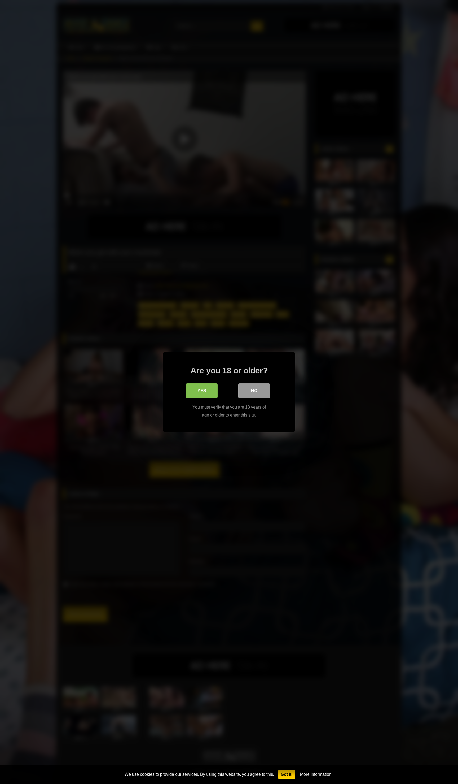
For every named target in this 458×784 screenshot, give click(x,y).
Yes (201, 390)
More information (316, 774)
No (254, 390)
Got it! (287, 774)
